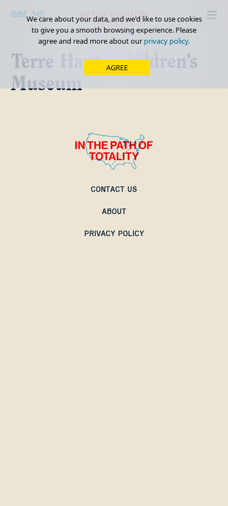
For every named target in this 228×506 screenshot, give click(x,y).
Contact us (114, 189)
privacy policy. (167, 41)
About (114, 211)
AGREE (117, 67)
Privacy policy (114, 233)
